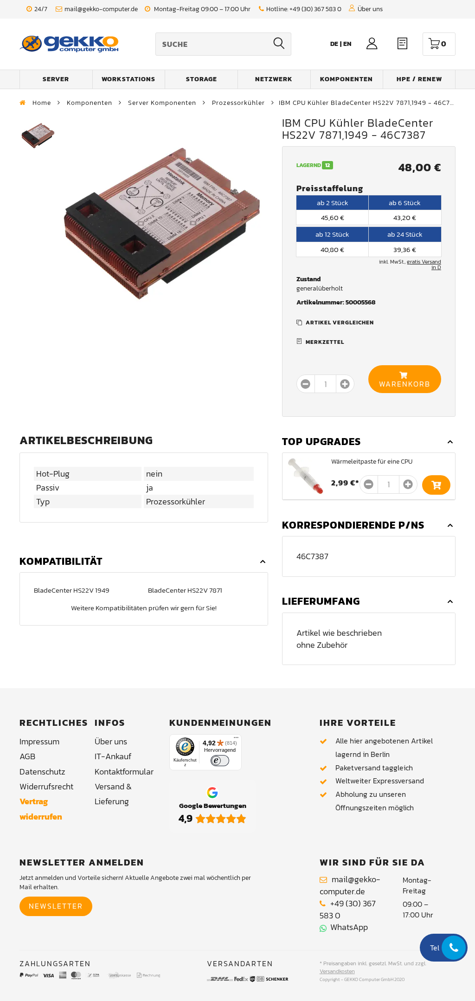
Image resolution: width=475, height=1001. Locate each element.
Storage (201, 79)
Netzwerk (274, 79)
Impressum (39, 741)
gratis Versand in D (424, 264)
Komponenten (346, 79)
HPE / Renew (419, 79)
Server (56, 79)
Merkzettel (325, 342)
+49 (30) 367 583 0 (315, 9)
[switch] (220, 760)
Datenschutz (42, 771)
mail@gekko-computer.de (101, 9)
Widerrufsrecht (46, 786)
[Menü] (236, 739)
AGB (27, 756)
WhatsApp (347, 927)
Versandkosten (337, 971)
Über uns (370, 9)
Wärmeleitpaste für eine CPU (371, 461)
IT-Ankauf (113, 756)
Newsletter (56, 905)
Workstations (128, 79)
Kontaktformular (124, 771)
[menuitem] (347, 44)
